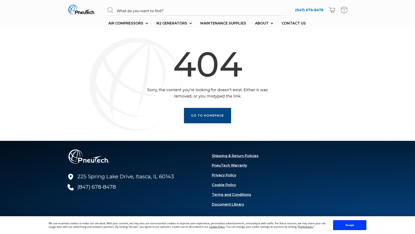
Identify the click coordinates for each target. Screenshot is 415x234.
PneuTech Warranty (229, 165)
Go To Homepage (207, 115)
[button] (332, 9)
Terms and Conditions (231, 195)
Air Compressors (125, 23)
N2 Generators (171, 23)
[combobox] (201, 10)
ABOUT (261, 23)
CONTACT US (294, 23)
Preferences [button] (305, 227)
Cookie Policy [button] (217, 227)
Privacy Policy (224, 175)
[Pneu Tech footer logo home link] (89, 157)
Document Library (228, 204)
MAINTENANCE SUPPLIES (223, 23)
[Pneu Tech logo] (82, 10)
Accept (349, 225)
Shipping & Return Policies (235, 156)
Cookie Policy (224, 185)
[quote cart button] (344, 9)
